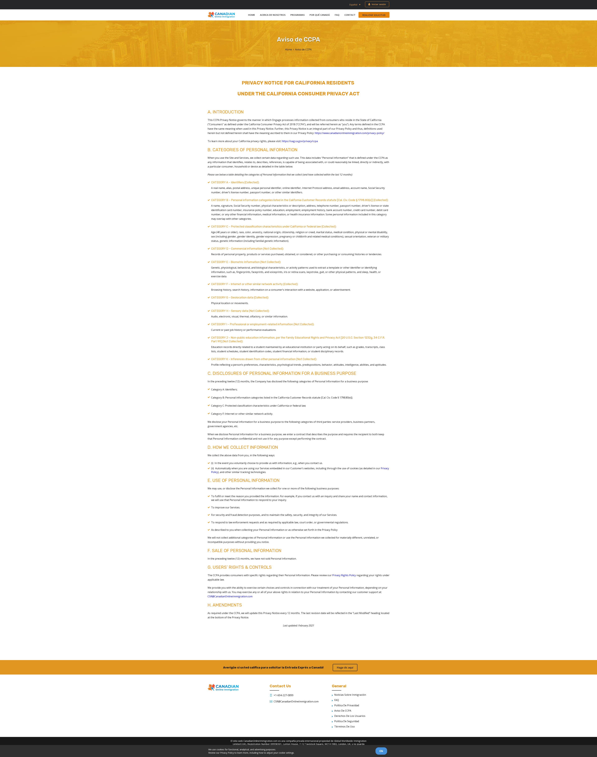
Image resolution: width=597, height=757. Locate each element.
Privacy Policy (227, 752)
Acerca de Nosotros (272, 14)
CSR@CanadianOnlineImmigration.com (230, 596)
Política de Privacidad (346, 705)
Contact (349, 14)
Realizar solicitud (374, 14)
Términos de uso (344, 726)
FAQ (337, 14)
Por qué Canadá (320, 14)
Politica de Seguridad (346, 721)
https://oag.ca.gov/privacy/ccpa (300, 141)
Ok (381, 751)
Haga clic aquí (345, 667)
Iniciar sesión (379, 4)
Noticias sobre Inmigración (350, 694)
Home (251, 14)
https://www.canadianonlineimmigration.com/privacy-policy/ (349, 133)
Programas (297, 14)
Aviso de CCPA (342, 710)
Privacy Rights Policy (344, 575)
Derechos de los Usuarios (349, 716)
